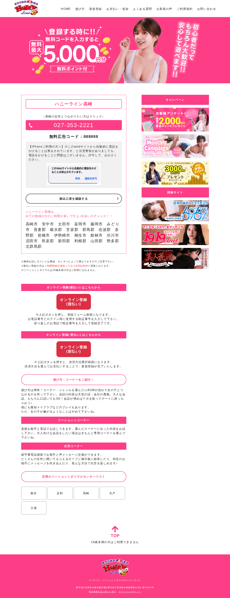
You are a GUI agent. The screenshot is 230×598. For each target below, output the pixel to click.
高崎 (86, 493)
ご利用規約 (185, 8)
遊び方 (80, 8)
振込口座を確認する (73, 198)
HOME (66, 8)
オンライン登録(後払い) (73, 302)
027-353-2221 (73, 125)
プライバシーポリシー (129, 592)
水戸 (112, 493)
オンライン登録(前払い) (73, 349)
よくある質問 (142, 8)
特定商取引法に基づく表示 (102, 592)
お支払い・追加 (117, 8)
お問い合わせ (206, 8)
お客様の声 (164, 8)
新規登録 (95, 8)
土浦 (34, 507)
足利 (60, 493)
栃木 (34, 493)
